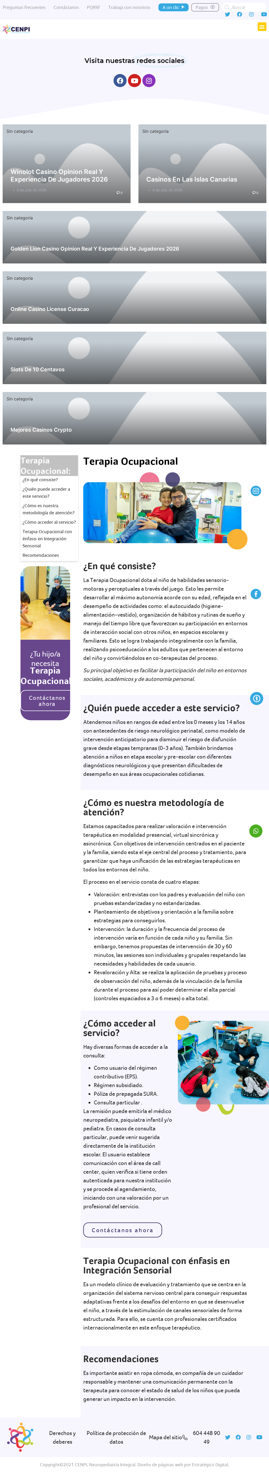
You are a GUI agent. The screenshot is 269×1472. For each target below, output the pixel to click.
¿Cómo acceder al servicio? (49, 522)
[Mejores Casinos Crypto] (134, 418)
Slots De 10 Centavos (38, 369)
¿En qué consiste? (40, 479)
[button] (173, 7)
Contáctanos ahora (47, 700)
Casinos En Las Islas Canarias (191, 179)
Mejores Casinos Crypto (41, 430)
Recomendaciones (41, 555)
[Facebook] (120, 80)
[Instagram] (149, 80)
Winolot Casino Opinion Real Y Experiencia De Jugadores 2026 (59, 175)
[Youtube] (134, 80)
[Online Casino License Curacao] (134, 297)
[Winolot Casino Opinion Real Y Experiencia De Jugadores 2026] (67, 163)
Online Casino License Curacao (50, 309)
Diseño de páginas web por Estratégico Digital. (183, 1464)
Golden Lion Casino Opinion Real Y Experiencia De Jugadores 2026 (95, 249)
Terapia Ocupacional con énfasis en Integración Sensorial (47, 538)
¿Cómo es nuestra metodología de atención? (49, 509)
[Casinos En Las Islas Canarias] (202, 163)
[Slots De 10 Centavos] (134, 358)
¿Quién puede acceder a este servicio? (46, 492)
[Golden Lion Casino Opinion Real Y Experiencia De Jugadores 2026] (134, 237)
